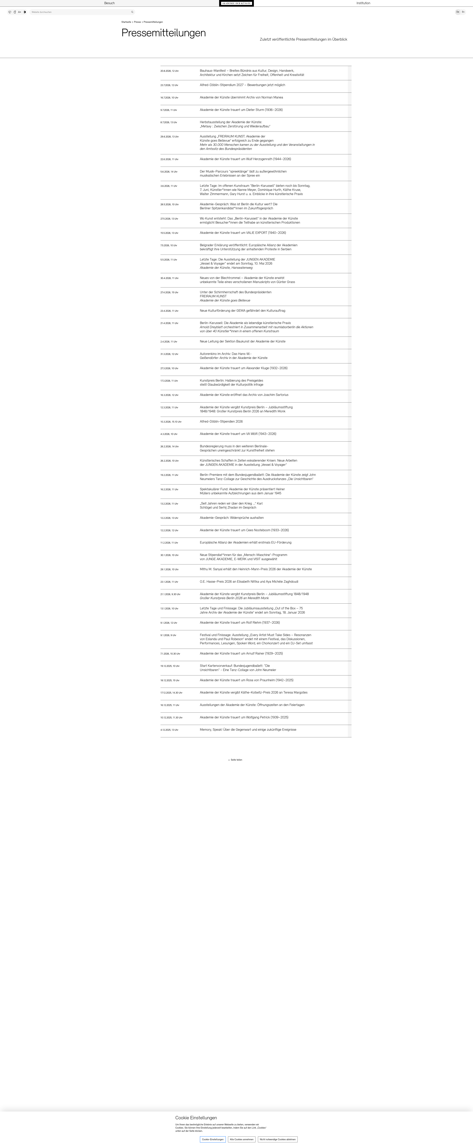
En (463, 12)
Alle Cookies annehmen (241, 1139)
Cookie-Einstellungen (213, 1139)
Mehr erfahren (256, 73)
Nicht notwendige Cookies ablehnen (278, 1139)
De (457, 12)
